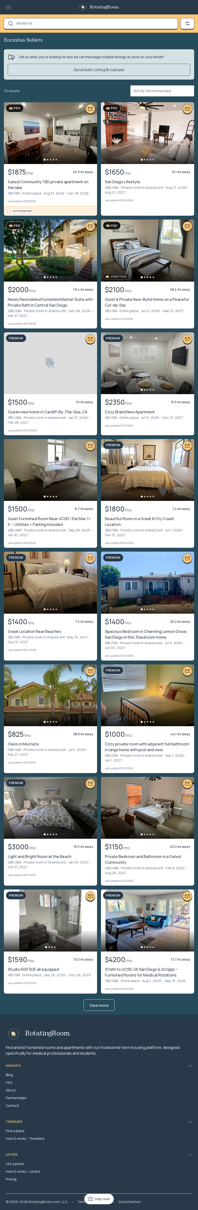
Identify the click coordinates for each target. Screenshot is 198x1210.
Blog (9, 1074)
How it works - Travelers (25, 1138)
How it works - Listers (23, 1171)
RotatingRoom (104, 7)
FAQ (9, 1082)
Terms (82, 1201)
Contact (12, 1105)
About (11, 1090)
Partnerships (16, 1098)
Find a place (15, 1130)
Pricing (11, 1179)
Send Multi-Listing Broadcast (99, 69)
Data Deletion (130, 1201)
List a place (15, 1163)
